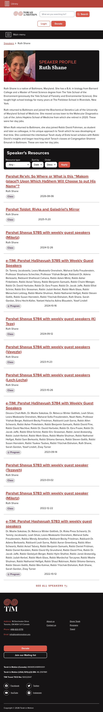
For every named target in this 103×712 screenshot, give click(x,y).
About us (51, 621)
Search (84, 14)
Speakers (9, 43)
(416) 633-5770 (16, 629)
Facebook (15, 686)
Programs (74, 625)
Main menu (19, 34)
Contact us (51, 625)
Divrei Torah (75, 621)
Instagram (37, 693)
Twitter (36, 686)
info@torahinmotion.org (20, 634)
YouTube (14, 693)
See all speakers (49, 585)
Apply (64, 164)
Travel (72, 629)
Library (14, 3)
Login (44, 23)
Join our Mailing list (25, 655)
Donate (58, 23)
